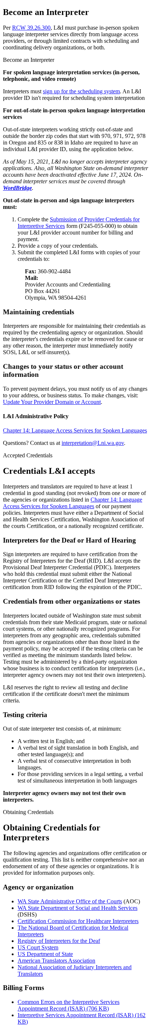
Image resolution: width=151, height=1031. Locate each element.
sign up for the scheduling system (81, 91)
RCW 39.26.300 (31, 28)
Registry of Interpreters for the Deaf (59, 941)
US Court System (38, 947)
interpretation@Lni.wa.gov (93, 443)
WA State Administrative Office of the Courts (70, 901)
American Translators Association (56, 960)
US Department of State (45, 954)
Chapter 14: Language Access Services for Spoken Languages (75, 430)
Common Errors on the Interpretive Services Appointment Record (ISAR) (68, 1005)
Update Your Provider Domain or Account (52, 402)
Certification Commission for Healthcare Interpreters (78, 921)
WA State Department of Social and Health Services (77, 908)
